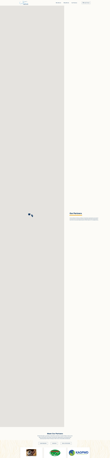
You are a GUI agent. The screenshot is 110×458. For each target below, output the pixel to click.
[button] (32, 216)
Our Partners (74, 2)
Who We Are (58, 2)
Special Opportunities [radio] (66, 443)
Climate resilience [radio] (43, 443)
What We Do (66, 2)
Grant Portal (86, 2)
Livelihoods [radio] (54, 443)
